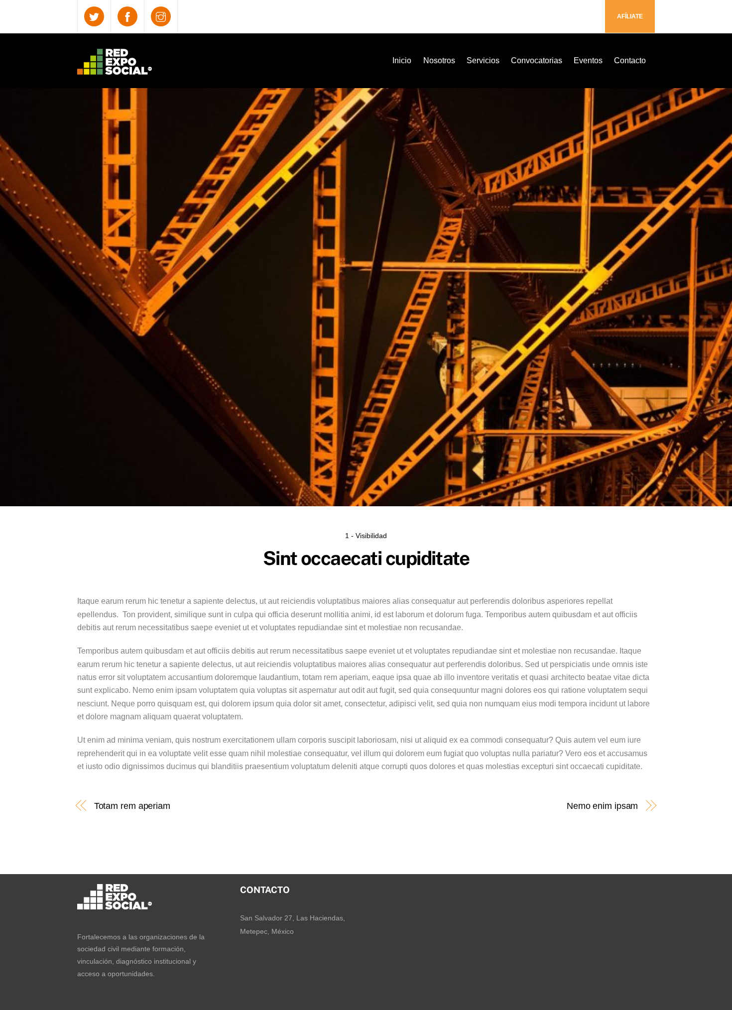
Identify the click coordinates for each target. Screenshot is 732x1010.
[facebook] (127, 16)
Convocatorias (536, 60)
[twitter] (94, 16)
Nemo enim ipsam (601, 805)
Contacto (630, 60)
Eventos (588, 60)
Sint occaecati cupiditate (366, 558)
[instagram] (161, 16)
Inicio (401, 60)
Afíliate (630, 16)
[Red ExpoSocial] (114, 68)
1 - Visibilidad (366, 536)
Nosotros (439, 60)
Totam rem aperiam (132, 805)
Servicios (483, 60)
